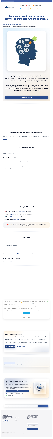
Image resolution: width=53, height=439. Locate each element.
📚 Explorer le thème (10, 346)
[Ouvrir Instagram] (8, 421)
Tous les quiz (17, 417)
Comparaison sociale (8, 350)
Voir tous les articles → (21, 346)
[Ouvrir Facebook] (3, 421)
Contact (16, 420)
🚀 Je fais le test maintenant (26, 97)
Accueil (5, 24)
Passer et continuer (26, 317)
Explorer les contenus (12, 391)
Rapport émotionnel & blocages (15, 24)
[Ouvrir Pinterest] (5, 421)
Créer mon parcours (23, 391)
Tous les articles (17, 415)
